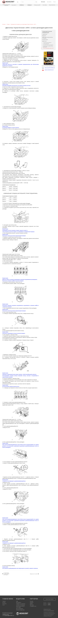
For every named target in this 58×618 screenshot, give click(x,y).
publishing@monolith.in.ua (9, 615)
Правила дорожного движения (6, 5)
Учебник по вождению (29, 5)
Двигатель (44, 41)
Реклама (31, 601)
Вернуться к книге (33, 573)
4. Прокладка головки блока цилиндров (48, 46)
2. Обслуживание (46, 43)
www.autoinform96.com (50, 67)
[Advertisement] (29, 15)
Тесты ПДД (45, 5)
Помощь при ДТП (37, 5)
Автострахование (19, 608)
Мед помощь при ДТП (20, 606)
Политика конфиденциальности (49, 610)
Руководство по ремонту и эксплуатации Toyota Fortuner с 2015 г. (23, 24)
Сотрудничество (33, 606)
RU (17, 2)
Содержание (44, 34)
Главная (4, 601)
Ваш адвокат (14, 5)
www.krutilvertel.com (49, 69)
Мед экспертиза (52, 4)
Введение (44, 35)
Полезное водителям (20, 609)
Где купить (49, 1)
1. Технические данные (47, 42)
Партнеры (32, 604)
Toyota (8, 24)
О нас (54, 1)
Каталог (4, 24)
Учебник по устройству (22, 5)
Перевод (31, 602)
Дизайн (31, 603)
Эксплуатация (45, 39)
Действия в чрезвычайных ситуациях (47, 38)
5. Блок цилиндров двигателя (48, 48)
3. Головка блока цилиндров (48, 44)
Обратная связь (49, 599)
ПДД (17, 601)
